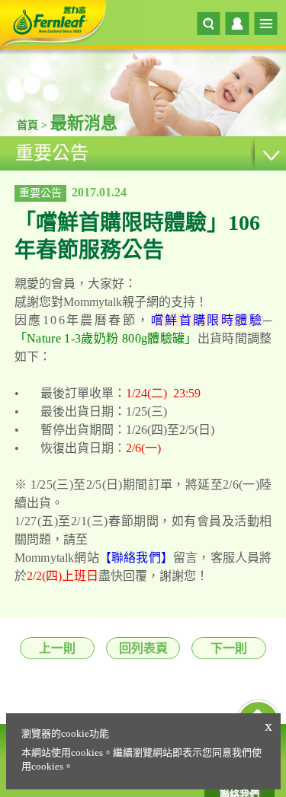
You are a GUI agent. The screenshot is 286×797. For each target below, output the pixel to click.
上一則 (57, 648)
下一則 (228, 648)
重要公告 (51, 153)
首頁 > (33, 125)
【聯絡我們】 (136, 557)
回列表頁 (143, 648)
